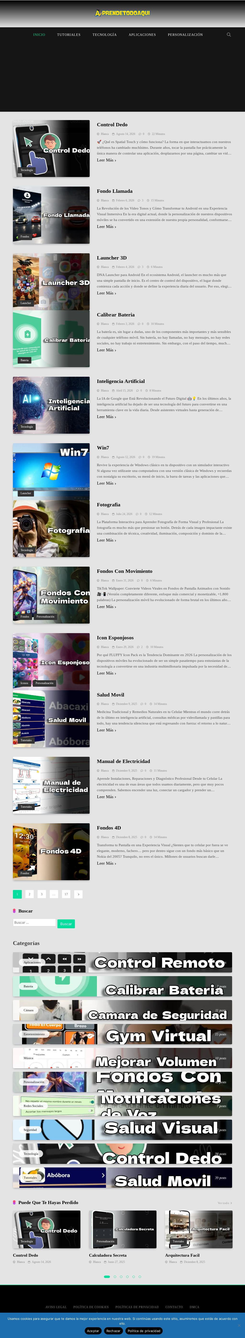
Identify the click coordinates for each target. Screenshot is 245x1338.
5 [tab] (134, 1277)
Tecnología (105, 35)
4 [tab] (127, 1277)
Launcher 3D (112, 258)
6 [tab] (140, 1277)
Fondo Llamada (115, 191)
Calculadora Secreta (108, 1255)
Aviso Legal (56, 1307)
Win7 (103, 448)
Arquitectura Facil (182, 1255)
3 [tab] (121, 1277)
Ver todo (223, 1203)
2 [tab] (115, 1277)
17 (66, 894)
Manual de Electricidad (123, 761)
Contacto (174, 1307)
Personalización (185, 35)
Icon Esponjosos (115, 638)
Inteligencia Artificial (121, 381)
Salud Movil (110, 695)
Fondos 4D (109, 828)
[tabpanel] (47, 1237)
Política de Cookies (91, 1307)
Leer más (105, 160)
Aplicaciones (142, 35)
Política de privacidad (144, 1331)
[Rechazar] (239, 1325)
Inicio (39, 35)
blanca (105, 134)
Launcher (26, 303)
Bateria (24, 360)
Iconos (24, 683)
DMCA (195, 1307)
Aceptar (93, 1331)
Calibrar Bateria (116, 315)
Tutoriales (69, 35)
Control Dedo (112, 124)
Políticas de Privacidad (137, 1307)
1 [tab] (107, 1277)
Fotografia (108, 505)
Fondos (25, 236)
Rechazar (113, 1331)
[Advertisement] (122, 78)
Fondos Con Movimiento (124, 571)
